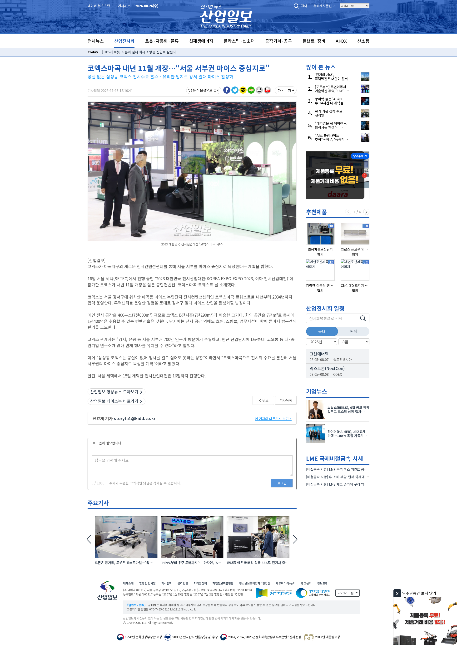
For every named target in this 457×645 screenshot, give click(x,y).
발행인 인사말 (147, 583)
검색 (304, 5)
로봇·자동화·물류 (162, 41)
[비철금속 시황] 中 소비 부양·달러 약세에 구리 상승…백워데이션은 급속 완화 (360, 476)
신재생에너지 (201, 41)
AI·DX (341, 41)
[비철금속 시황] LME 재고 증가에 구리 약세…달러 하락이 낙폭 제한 (353, 484)
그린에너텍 (319, 354)
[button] (259, 90)
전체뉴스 (96, 41)
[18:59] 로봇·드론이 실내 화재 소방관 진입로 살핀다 (139, 52)
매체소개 (128, 583)
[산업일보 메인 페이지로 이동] (226, 16)
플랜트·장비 (314, 41)
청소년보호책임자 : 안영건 (254, 583)
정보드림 (322, 583)
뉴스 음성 (199, 90)
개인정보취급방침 (223, 583)
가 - (280, 90)
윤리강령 (183, 583)
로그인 (282, 483)
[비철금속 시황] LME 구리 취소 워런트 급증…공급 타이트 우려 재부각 (355, 469)
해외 (354, 331)
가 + (291, 90)
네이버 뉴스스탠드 (100, 5)
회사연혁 (166, 583)
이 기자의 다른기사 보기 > (273, 418)
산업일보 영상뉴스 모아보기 (114, 392)
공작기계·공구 (278, 41)
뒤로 (265, 400)
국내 (322, 331)
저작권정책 (200, 583)
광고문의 (306, 583)
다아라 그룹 (346, 592)
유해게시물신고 (324, 5)
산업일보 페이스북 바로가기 (114, 401)
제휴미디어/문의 (285, 583)
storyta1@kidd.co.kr (134, 418)
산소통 (363, 41)
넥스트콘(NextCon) (327, 368)
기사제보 (124, 5)
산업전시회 (124, 41)
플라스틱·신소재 (239, 41)
